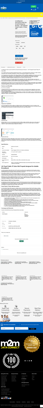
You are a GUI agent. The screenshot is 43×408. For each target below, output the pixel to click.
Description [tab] (3, 67)
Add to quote (19, 55)
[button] (41, 14)
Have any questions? (16, 315)
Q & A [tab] (24, 67)
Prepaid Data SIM (24, 33)
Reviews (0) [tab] (19, 67)
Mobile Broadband (6, 173)
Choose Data (17, 44)
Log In (21, 241)
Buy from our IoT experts (37, 315)
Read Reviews (34, 34)
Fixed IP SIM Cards (21, 32)
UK (10, 223)
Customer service (27, 315)
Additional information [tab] (11, 67)
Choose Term (17, 40)
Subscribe (32, 328)
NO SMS (20, 33)
